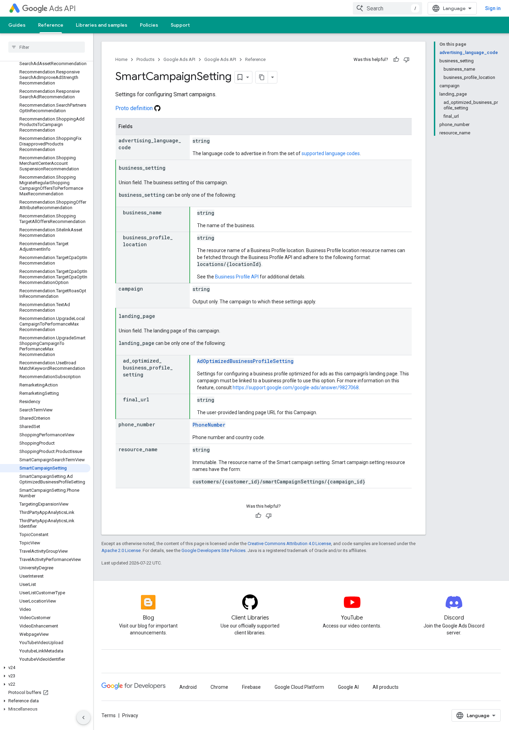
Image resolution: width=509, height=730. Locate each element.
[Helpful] (396, 59)
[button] (45, 668)
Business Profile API (237, 276)
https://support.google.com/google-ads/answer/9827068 (296, 387)
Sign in (493, 8)
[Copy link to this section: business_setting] (172, 168)
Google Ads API (179, 59)
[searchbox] (46, 47)
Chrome (219, 687)
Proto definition (134, 108)
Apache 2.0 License (121, 550)
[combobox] (387, 8)
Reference (50, 25)
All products (386, 687)
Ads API (62, 8)
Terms (108, 715)
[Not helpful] (406, 59)
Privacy (130, 715)
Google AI (348, 687)
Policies (149, 25)
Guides (17, 25)
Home (121, 59)
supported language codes (331, 153)
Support (180, 25)
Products (145, 59)
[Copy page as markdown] (262, 77)
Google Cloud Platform (299, 687)
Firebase (251, 687)
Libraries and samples (101, 25)
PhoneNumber (209, 424)
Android (188, 687)
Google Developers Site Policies (213, 550)
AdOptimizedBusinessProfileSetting (245, 361)
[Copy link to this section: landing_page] (162, 316)
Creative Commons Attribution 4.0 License (289, 543)
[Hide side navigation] (83, 717)
